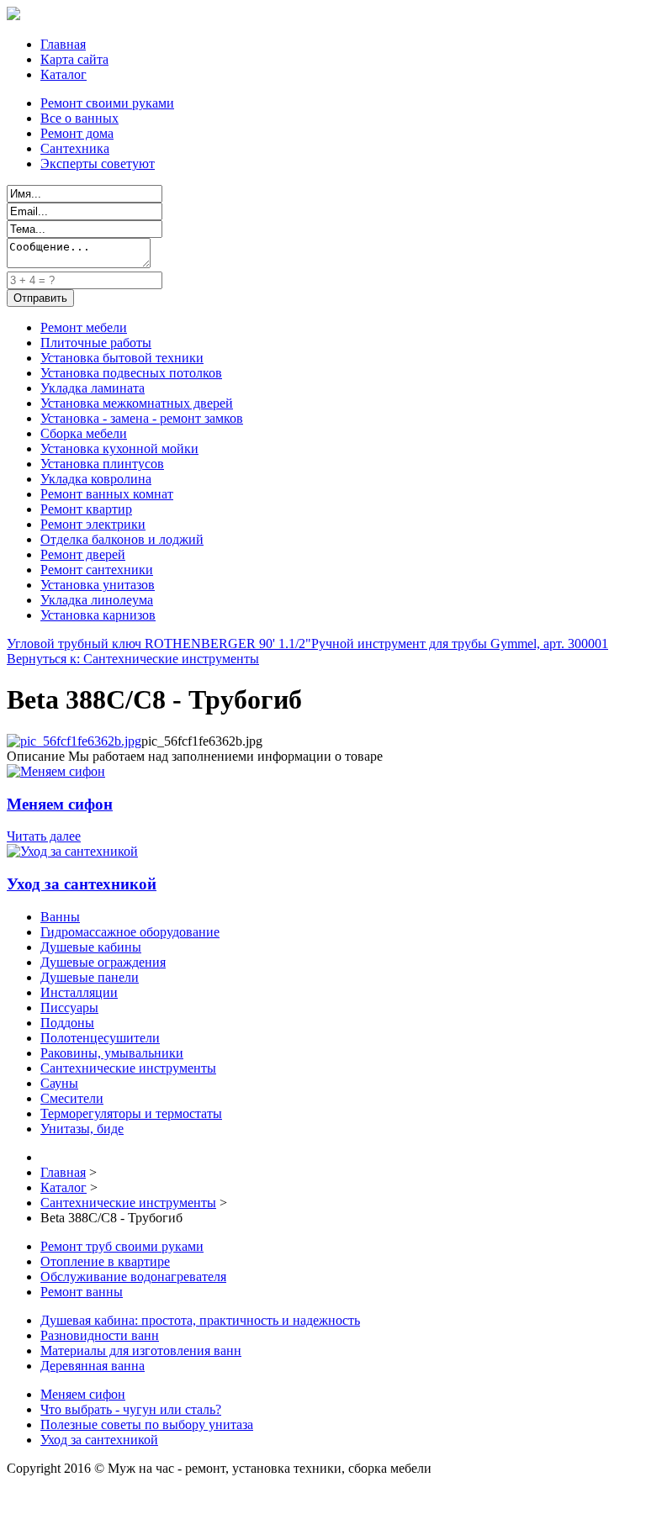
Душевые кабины (90, 947)
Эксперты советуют (97, 163)
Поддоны (67, 1022)
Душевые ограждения (103, 962)
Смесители (71, 1098)
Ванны (60, 917)
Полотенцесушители (100, 1038)
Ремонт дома (77, 133)
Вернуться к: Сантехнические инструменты (133, 658)
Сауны (59, 1083)
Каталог (63, 74)
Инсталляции (79, 992)
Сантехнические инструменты (128, 1068)
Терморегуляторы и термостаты (131, 1113)
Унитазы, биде (82, 1128)
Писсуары (69, 1007)
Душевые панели (89, 977)
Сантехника (74, 148)
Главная (63, 44)
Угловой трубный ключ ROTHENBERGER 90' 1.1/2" (159, 643)
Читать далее (44, 836)
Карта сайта (74, 59)
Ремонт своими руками (107, 103)
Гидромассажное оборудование (130, 932)
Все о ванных (79, 118)
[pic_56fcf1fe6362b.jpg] (74, 741)
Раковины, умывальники (111, 1053)
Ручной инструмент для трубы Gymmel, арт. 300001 (459, 643)
